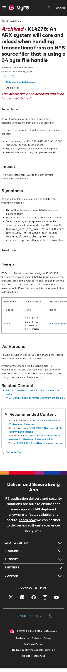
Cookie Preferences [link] (33, 655)
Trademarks (22, 638)
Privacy (47, 638)
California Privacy (33, 644)
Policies (36, 638)
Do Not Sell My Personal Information (33, 649)
